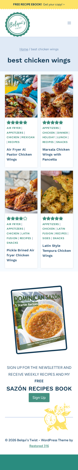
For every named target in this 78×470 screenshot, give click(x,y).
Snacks (62, 142)
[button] (9, 122)
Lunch (62, 137)
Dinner (62, 132)
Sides (46, 238)
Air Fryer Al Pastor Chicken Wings (19, 154)
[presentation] (21, 96)
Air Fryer (14, 127)
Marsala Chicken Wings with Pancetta (56, 154)
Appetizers (15, 132)
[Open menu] (69, 23)
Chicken (13, 137)
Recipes (14, 142)
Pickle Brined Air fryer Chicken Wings (20, 255)
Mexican (28, 137)
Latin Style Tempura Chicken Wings (56, 251)
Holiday (48, 137)
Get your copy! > (39, 4)
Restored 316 (39, 446)
